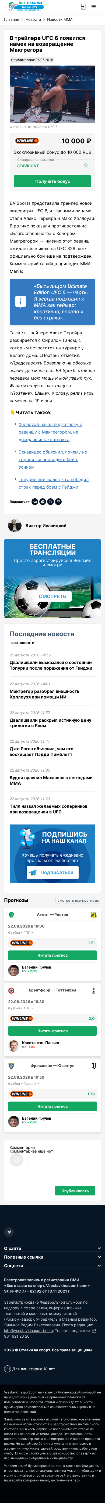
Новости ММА (59, 19)
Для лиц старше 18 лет (33, 1368)
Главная (11, 19)
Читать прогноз (52, 955)
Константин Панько (40, 1042)
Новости (33, 19)
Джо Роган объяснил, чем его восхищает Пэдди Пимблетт (42, 751)
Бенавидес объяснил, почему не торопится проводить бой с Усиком (53, 459)
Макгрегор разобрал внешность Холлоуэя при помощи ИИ (44, 694)
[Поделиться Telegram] (42, 501)
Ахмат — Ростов (52, 914)
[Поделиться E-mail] (58, 501)
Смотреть (52, 596)
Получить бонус (52, 181)
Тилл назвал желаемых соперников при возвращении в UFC (49, 808)
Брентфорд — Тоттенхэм (52, 990)
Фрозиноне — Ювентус (52, 1065)
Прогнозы (16, 900)
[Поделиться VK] (35, 501)
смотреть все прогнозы (78, 900)
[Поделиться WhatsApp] (50, 501)
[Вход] (83, 7)
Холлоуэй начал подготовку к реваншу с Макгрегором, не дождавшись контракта (50, 432)
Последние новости (42, 634)
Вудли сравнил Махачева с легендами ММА (51, 780)
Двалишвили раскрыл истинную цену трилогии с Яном (50, 722)
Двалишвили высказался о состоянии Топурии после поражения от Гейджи (51, 665)
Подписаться (56, 872)
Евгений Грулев (36, 967)
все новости (22, 642)
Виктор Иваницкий (46, 525)
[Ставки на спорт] (26, 10)
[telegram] (9, 1232)
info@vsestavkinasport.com (28, 1330)
